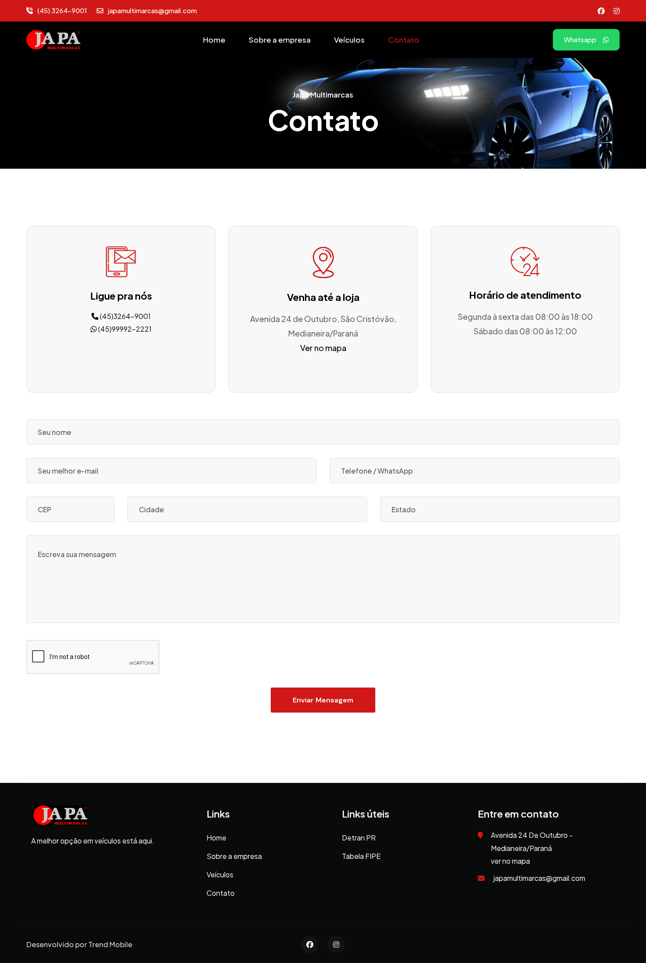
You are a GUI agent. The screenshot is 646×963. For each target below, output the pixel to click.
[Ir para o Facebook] (601, 10)
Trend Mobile (110, 944)
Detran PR (359, 837)
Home (214, 39)
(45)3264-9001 (124, 316)
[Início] (53, 38)
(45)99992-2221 (124, 328)
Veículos (349, 39)
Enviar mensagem (323, 700)
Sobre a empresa (280, 39)
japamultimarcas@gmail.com (152, 10)
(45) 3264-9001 (62, 10)
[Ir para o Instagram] (616, 10)
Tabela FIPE (361, 856)
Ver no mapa (323, 348)
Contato (403, 39)
